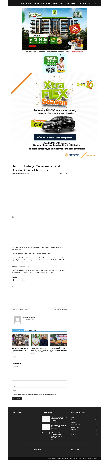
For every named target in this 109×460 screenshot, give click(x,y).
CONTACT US (82, 3)
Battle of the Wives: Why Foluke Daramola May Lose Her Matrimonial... (59, 418)
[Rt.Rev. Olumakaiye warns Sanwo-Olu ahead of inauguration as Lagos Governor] (46, 435)
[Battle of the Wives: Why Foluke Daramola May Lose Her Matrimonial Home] (46, 419)
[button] (95, 3)
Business (28, 3)
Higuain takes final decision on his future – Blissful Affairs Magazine (56, 308)
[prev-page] (13, 357)
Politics (36, 3)
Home (90, 3)
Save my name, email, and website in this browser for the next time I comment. (35, 394)
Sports (55, 3)
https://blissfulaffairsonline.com (29, 319)
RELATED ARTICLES (18, 330)
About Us (74, 3)
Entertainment (45, 3)
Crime (67, 3)
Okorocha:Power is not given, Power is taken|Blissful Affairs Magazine (22, 308)
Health (61, 3)
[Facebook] (13, 177)
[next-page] (15, 357)
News (22, 3)
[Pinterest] (20, 177)
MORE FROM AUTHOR (30, 330)
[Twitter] (17, 177)
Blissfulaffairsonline (17, 173)
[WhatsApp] (24, 177)
